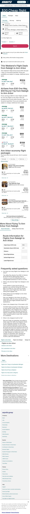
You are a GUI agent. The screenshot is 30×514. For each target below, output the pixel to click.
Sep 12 (20, 34)
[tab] (4, 15)
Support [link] (4, 486)
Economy (11, 41)
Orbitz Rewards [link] (5, 434)
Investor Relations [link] (6, 429)
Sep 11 (6, 34)
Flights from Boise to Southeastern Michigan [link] (11, 367)
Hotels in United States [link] (7, 442)
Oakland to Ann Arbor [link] (6, 345)
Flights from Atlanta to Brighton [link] (8, 375)
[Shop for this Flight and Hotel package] (15, 169)
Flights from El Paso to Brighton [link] (8, 369)
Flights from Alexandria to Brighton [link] (9, 372)
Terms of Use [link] (5, 473)
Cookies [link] (4, 471)
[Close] (28, 501)
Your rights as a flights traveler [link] (8, 498)
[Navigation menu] (27, 2)
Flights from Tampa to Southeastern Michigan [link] (12, 364)
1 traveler (3, 41)
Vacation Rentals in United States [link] (9, 444)
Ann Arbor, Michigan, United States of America (17, 29)
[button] (15, 178)
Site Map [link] (4, 431)
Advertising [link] (4, 436)
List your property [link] (5, 422)
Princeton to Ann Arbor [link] (6, 351)
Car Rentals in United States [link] (8, 447)
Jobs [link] (3, 420)
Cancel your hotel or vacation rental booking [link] (11, 489)
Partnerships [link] (4, 424)
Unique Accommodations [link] (7, 461)
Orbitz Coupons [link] (5, 456)
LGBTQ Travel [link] (5, 458)
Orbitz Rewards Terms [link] (6, 478)
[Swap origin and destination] (27, 27)
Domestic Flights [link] (5, 449)
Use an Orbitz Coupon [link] (6, 496)
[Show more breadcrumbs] (2, 5)
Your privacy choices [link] (6, 480)
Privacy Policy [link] (5, 469)
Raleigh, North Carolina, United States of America (17, 25)
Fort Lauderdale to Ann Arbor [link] (8, 348)
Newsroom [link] (4, 427)
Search (15, 46)
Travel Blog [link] (4, 463)
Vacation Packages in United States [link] (9, 451)
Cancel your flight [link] (6, 491)
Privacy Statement (6, 512)
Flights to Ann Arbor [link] (9, 5)
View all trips (15, 220)
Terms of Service (15, 512)
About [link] (3, 417)
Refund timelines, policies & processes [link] (10, 493)
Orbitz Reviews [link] (5, 454)
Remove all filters (4, 161)
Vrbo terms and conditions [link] (7, 476)
